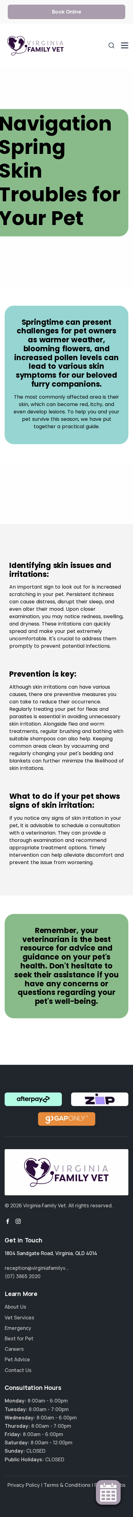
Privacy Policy (23, 1485)
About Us (15, 1306)
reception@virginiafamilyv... (37, 1268)
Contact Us (18, 1370)
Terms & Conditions (67, 1485)
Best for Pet (19, 1338)
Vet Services (19, 1317)
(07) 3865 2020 (23, 1276)
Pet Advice (17, 1359)
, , (51, 1253)
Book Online (66, 11)
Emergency (18, 1328)
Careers (14, 1349)
